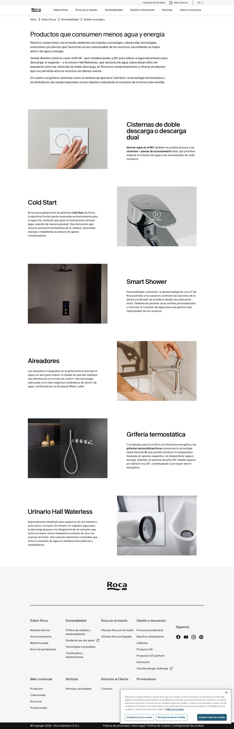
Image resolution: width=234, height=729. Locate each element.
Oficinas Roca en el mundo (117, 630)
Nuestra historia (40, 630)
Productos (36, 688)
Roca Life (36, 701)
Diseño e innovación (142, 9)
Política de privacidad (116, 725)
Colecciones (38, 695)
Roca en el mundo (86, 9)
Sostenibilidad (114, 9)
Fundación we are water (80, 640)
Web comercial (41, 679)
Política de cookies (158, 725)
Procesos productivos (150, 630)
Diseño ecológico (94, 19)
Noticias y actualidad (78, 688)
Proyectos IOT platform (151, 655)
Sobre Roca (61, 9)
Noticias (167, 9)
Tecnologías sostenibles (81, 646)
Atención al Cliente (114, 679)
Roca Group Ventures (43, 649)
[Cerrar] (226, 692)
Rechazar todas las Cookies (171, 717)
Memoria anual (39, 643)
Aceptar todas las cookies (212, 717)
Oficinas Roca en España (116, 636)
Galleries (142, 643)
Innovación (143, 662)
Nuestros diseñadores (150, 636)
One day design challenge (152, 668)
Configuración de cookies (188, 725)
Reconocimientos (41, 636)
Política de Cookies (174, 709)
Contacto (107, 688)
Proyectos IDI (144, 649)
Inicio (33, 19)
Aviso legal (138, 725)
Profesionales (38, 707)
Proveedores (146, 679)
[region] (175, 706)
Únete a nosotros (190, 9)
